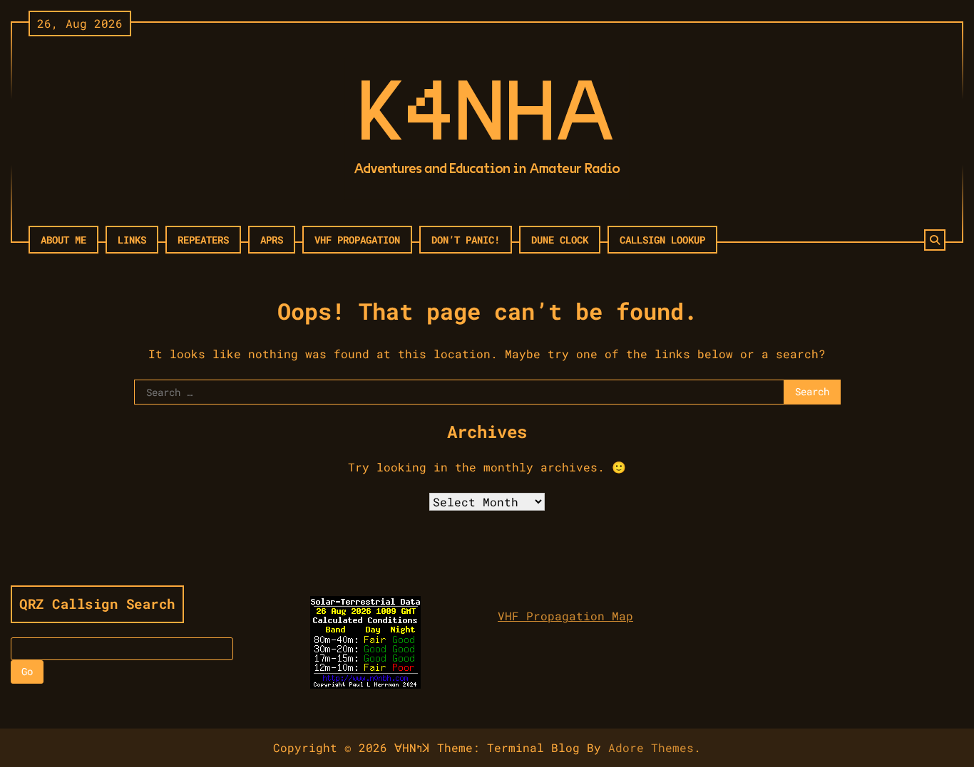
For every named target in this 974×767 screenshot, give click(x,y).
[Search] (934, 240)
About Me (63, 239)
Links (132, 239)
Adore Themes (651, 747)
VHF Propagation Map (565, 615)
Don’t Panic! (465, 239)
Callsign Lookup (662, 239)
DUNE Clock (559, 239)
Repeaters (203, 239)
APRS (271, 239)
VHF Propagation (357, 239)
